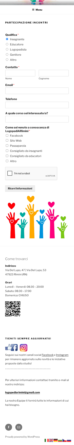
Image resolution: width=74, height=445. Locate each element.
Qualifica (12, 34)
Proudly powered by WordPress (22, 436)
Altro (13, 59)
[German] (56, 440)
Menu (39, 9)
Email (9, 85)
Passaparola (18, 145)
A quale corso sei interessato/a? (26, 113)
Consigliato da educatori (25, 156)
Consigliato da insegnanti (26, 151)
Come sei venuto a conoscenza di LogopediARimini (27, 129)
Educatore (16, 44)
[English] (51, 440)
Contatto (12, 67)
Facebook (16, 135)
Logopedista (18, 49)
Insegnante (17, 39)
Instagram (62, 354)
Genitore (15, 54)
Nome (8, 78)
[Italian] (47, 440)
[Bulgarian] (60, 440)
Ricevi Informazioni (20, 188)
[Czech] (64, 440)
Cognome (44, 78)
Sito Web (16, 140)
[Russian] (69, 440)
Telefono (11, 99)
